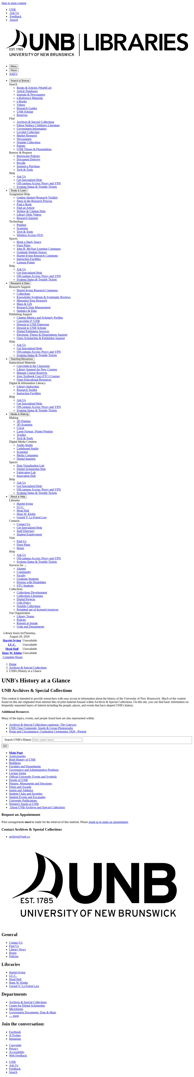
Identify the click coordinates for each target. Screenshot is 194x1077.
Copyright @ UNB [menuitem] (28, 321)
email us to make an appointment (108, 822)
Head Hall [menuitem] (23, 510)
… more (14, 1015)
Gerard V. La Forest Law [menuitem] (32, 517)
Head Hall (11, 648)
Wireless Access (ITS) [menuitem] (30, 235)
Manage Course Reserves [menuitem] (32, 372)
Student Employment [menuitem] (29, 534)
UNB (12, 9)
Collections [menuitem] (23, 293)
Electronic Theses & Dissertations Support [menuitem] (42, 334)
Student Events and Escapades (27, 797)
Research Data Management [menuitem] (33, 307)
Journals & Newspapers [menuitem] (31, 94)
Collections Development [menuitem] (32, 592)
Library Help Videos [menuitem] (29, 214)
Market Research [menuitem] (27, 135)
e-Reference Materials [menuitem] (30, 98)
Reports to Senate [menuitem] (27, 623)
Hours (14, 70)
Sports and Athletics (21, 790)
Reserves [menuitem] (22, 115)
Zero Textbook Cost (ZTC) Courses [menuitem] (38, 376)
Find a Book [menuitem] (24, 204)
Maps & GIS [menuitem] (24, 304)
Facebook (15, 1032)
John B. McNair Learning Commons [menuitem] (39, 248)
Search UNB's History (18, 739)
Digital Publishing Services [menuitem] (33, 331)
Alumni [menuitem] (21, 568)
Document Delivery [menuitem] (28, 159)
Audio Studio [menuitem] (25, 445)
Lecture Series (17, 773)
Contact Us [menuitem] (23, 524)
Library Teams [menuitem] (25, 616)
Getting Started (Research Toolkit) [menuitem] (37, 197)
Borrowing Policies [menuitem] (28, 156)
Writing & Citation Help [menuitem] (31, 211)
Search (14, 19)
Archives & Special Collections (28, 667)
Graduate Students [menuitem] (28, 578)
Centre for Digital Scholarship (27, 1005)
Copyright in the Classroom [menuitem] (33, 366)
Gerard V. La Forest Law (24, 986)
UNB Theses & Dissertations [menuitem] (34, 149)
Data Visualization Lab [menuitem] (30, 465)
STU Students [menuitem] (25, 585)
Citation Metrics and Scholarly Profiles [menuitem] (40, 317)
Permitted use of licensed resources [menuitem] (37, 609)
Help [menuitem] (18, 496)
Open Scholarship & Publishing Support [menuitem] (41, 338)
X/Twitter (15, 1035)
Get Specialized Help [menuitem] (29, 180)
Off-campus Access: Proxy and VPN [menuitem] (39, 183)
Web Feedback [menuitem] (18, 1055)
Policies (13, 956)
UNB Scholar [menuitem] (25, 111)
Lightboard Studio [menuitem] (27, 448)
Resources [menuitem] (22, 359)
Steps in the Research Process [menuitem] (34, 201)
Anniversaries (17, 756)
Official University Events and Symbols (33, 776)
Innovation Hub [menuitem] (26, 475)
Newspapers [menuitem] (24, 139)
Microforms (16, 1009)
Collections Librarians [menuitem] (30, 595)
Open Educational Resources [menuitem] (34, 379)
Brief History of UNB (22, 759)
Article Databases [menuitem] (27, 91)
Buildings (15, 763)
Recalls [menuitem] (21, 162)
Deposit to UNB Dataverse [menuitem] (33, 324)
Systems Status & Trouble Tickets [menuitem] (37, 186)
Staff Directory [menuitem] (25, 531)
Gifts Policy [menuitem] (24, 602)
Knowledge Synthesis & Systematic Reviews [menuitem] (44, 297)
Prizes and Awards (20, 786)
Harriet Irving (12, 640)
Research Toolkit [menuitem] (27, 389)
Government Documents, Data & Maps (32, 1012)
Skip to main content (14, 3)
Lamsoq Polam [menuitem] (26, 262)
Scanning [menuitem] (22, 228)
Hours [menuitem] (20, 548)
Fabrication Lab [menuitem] (26, 472)
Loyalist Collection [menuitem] (28, 132)
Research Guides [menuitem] (27, 108)
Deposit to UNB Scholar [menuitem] (31, 327)
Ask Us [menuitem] (21, 176)
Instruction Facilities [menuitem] (29, 259)
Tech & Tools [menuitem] (25, 169)
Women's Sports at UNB (24, 804)
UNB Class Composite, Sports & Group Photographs (41, 728)
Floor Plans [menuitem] (23, 245)
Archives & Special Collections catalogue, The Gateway (43, 724)
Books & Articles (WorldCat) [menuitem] (34, 87)
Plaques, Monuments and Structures (30, 783)
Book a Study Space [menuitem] (29, 242)
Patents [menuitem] (21, 145)
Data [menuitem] (20, 283)
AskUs (13, 73)
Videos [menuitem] (21, 104)
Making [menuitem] (19, 414)
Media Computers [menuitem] (27, 455)
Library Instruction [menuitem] (28, 386)
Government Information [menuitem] (31, 128)
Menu (14, 66)
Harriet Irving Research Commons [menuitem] (37, 255)
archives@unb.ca (19, 836)
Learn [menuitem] (18, 190)
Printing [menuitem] (21, 224)
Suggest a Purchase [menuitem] (28, 166)
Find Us (14, 946)
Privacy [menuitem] (13, 1048)
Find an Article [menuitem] (25, 207)
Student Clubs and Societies (25, 793)
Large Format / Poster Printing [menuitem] (35, 431)
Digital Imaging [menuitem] (26, 458)
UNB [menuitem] (12, 1062)
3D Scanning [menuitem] (24, 424)
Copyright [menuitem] (15, 1045)
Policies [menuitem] (21, 619)
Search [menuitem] (13, 1072)
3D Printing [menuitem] (24, 421)
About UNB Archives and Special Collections (37, 807)
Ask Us (14, 13)
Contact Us (16, 942)
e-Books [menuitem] (22, 101)
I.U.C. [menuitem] (20, 507)
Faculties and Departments (25, 766)
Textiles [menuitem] (21, 434)
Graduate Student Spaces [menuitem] (32, 252)
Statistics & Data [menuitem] (27, 310)
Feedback (15, 16)
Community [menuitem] (24, 572)
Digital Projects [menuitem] (26, 599)
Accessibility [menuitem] (16, 1052)
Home (12, 664)
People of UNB (18, 780)
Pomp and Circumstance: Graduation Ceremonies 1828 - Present (47, 731)
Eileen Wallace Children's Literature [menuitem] (38, 125)
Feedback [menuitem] (15, 1068)
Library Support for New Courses (37, 369)
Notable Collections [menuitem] (28, 142)
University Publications (23, 800)
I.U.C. (12, 644)
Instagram (15, 1038)
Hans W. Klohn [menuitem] (26, 514)
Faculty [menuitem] (21, 575)
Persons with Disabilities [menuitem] (31, 582)
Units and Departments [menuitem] (30, 626)
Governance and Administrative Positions (34, 769)
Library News (17, 949)
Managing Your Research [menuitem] (32, 300)
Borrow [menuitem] (20, 80)
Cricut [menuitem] (20, 428)
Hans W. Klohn (12, 653)
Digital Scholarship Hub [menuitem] (31, 469)
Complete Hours (12, 657)
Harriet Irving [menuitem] (25, 503)
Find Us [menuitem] (21, 541)
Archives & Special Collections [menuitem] (35, 121)
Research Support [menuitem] (27, 218)
